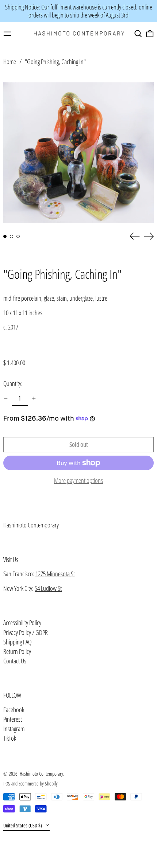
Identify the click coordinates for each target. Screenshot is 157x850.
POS (6, 783)
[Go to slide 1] (5, 236)
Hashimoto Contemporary (31, 524)
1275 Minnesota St (55, 573)
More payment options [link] (78, 481)
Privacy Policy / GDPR (25, 632)
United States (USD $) (23, 825)
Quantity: (13, 383)
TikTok (9, 738)
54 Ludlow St (48, 588)
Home (9, 61)
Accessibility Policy (22, 622)
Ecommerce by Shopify (38, 783)
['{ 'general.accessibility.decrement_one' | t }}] (6, 398)
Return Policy (17, 651)
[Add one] (34, 398)
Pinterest (12, 720)
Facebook (13, 710)
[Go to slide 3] (18, 236)
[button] (138, 33)
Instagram (13, 729)
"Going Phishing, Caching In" (55, 61)
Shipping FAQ (17, 642)
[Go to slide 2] (11, 236)
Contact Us (14, 660)
